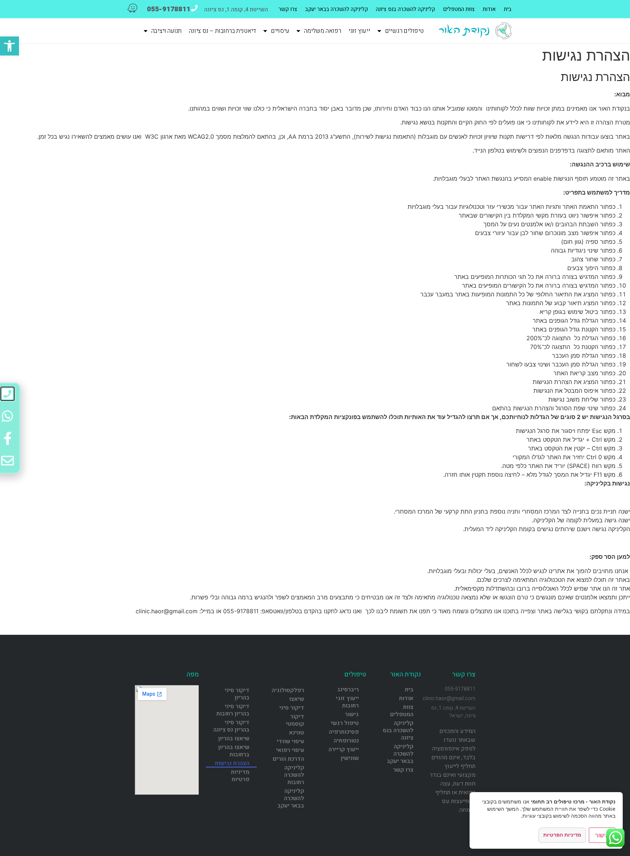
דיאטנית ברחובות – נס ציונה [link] (222, 31)
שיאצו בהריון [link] (233, 738)
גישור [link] (352, 714)
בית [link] (508, 9)
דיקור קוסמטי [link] (295, 720)
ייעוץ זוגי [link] (359, 31)
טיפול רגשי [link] (345, 723)
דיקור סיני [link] (291, 707)
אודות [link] (489, 9)
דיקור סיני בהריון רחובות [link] (232, 710)
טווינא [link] (296, 732)
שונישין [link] (350, 758)
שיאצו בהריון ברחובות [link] (233, 751)
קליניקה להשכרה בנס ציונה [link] (405, 9)
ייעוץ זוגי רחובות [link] (347, 702)
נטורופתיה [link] (346, 740)
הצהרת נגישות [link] (232, 763)
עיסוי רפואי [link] (290, 750)
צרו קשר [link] (288, 9)
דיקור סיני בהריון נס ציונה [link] (231, 726)
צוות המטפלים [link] (459, 9)
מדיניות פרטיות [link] (240, 776)
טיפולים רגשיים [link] (404, 31)
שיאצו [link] (296, 699)
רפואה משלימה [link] (322, 31)
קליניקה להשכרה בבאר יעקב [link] (336, 9)
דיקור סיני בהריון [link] (237, 694)
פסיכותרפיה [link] (344, 732)
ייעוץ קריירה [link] (343, 749)
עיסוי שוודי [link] (290, 741)
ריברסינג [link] (348, 689)
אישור (602, 835)
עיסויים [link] (280, 31)
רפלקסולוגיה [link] (288, 690)
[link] (9, 46)
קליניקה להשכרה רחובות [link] (294, 775)
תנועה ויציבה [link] (166, 31)
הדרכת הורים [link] (288, 759)
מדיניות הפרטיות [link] (562, 834)
